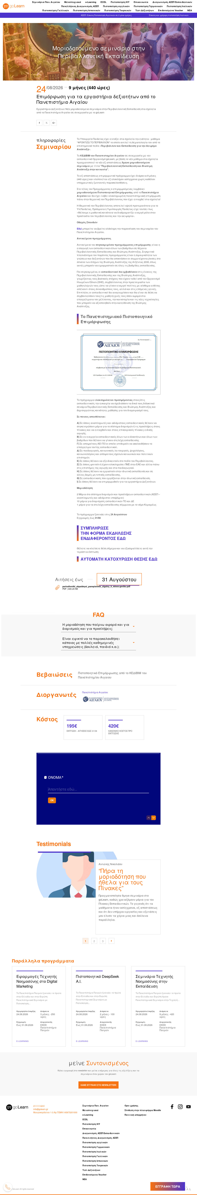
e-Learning (90, 2)
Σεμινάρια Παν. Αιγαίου (46, 2)
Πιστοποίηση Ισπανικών (86, 10)
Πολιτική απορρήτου (135, 1114)
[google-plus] (54, 123)
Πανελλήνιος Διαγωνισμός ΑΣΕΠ (80, 6)
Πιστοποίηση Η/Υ (120, 2)
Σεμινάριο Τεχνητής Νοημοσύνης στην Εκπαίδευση (158, 1006)
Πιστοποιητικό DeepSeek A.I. (98, 1006)
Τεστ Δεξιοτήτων (144, 10)
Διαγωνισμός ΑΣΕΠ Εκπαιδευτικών (172, 2)
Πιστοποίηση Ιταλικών (179, 6)
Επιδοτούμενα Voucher (170, 10)
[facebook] (39, 123)
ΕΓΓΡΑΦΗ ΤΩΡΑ (167, 1186)
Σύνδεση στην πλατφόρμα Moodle (143, 1110)
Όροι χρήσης (131, 1105)
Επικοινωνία (141, 2)
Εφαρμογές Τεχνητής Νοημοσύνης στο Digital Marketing (39, 1006)
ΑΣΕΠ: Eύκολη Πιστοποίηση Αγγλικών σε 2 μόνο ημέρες (106, 15)
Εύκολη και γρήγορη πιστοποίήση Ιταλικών (168, 15)
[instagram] (180, 1106)
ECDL (103, 2)
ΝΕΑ (189, 10)
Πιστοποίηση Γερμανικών (148, 6)
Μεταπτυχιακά (72, 2)
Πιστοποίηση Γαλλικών (55, 10)
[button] (111, 941)
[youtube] (188, 1106)
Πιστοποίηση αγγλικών (116, 6)
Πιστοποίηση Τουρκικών (117, 10)
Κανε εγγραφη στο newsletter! (98, 1085)
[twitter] (46, 123)
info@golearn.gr (40, 1109)
